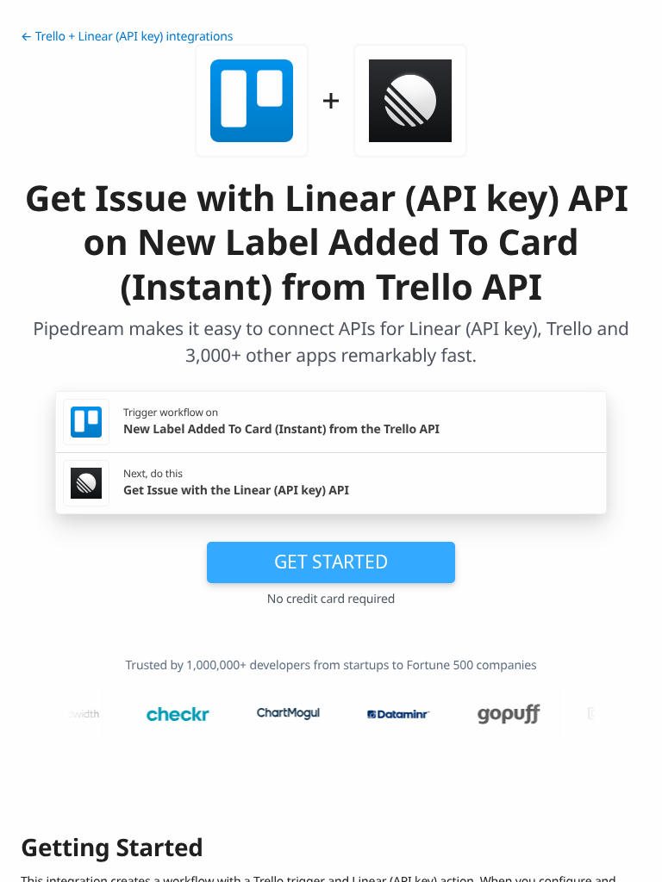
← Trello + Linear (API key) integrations (127, 36)
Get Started (331, 562)
